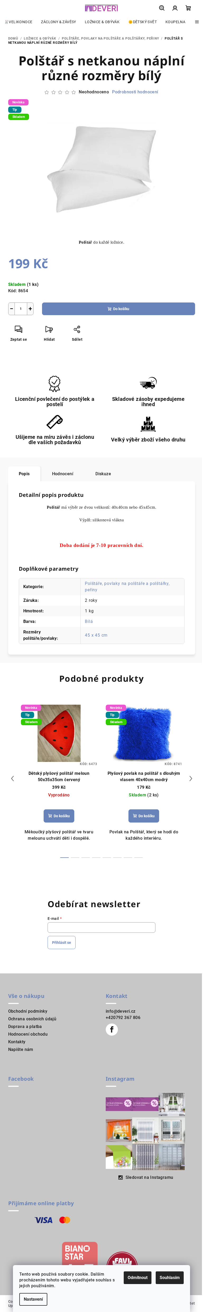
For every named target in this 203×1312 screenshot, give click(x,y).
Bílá (89, 621)
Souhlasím (170, 1277)
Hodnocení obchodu (28, 1034)
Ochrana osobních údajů (32, 1018)
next (191, 778)
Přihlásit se (61, 942)
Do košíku (121, 309)
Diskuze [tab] (103, 473)
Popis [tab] (24, 473)
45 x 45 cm (96, 635)
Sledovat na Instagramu (149, 1177)
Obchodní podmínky (28, 1011)
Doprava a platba (25, 1026)
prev (12, 778)
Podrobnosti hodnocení (135, 91)
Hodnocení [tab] (62, 473)
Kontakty (17, 1041)
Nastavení (33, 1299)
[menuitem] (18, 22)
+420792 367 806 (123, 1017)
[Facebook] (112, 1029)
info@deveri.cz (121, 1011)
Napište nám (20, 1049)
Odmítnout (137, 1277)
